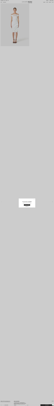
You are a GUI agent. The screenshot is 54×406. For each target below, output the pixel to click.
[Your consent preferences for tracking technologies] (52, 404)
